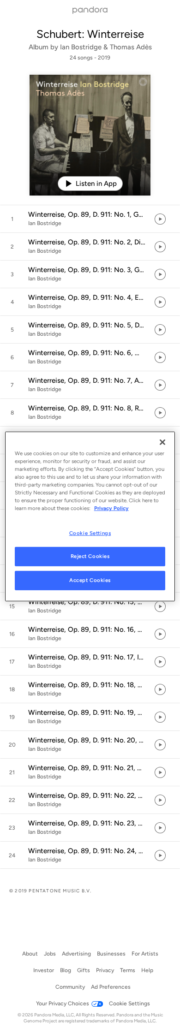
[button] (90, 219)
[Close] (162, 442)
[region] (90, 516)
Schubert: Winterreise (90, 34)
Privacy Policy (111, 508)
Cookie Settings (90, 532)
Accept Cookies (90, 580)
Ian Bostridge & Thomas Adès (106, 47)
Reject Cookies (90, 556)
